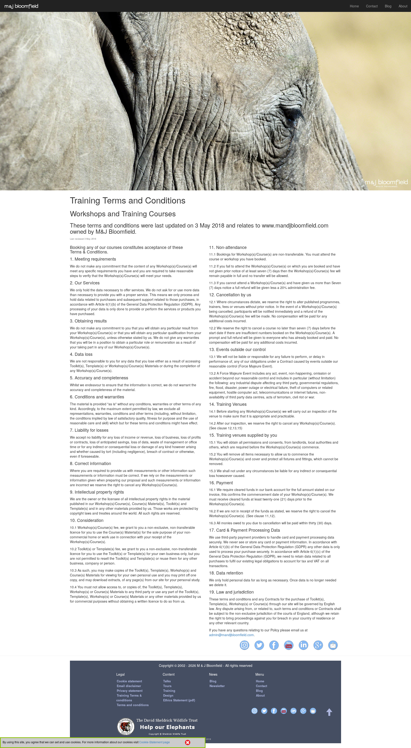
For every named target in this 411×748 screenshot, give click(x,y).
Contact (372, 6)
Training (169, 691)
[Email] (334, 644)
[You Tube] (290, 644)
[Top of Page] (329, 714)
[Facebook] (275, 644)
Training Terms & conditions (129, 697)
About (403, 6)
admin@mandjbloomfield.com (231, 634)
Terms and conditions (133, 705)
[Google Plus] (319, 644)
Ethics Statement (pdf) (179, 700)
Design (168, 695)
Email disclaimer (129, 686)
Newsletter (217, 686)
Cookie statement (129, 681)
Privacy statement (129, 691)
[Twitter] (260, 644)
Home (354, 6)
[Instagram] (246, 644)
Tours (167, 686)
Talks (167, 681)
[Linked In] (305, 644)
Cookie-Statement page (154, 742)
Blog (388, 6)
